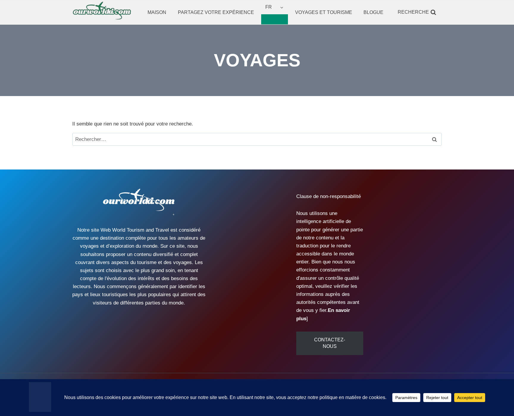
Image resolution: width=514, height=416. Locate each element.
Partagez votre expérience (216, 12)
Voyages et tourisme (323, 12)
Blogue (373, 12)
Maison (157, 12)
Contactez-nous (329, 343)
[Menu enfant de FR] (274, 19)
